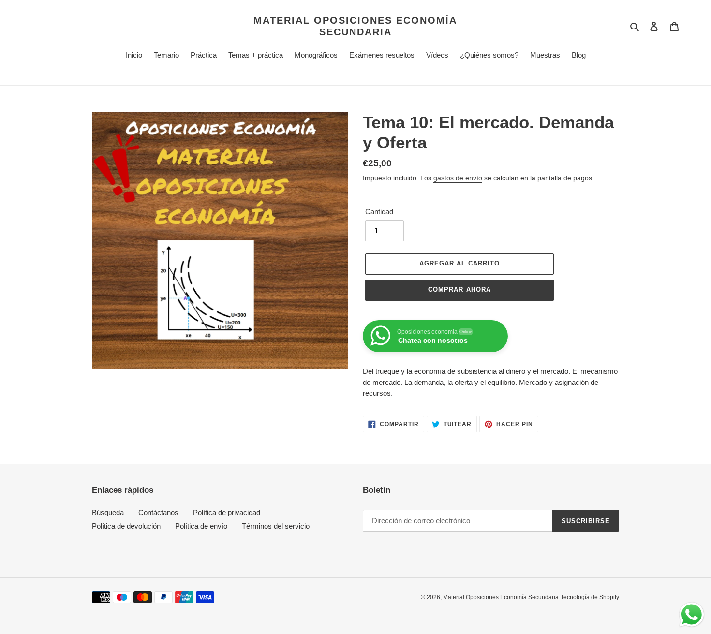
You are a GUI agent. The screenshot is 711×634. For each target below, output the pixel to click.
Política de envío (201, 526)
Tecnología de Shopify (590, 597)
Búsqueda (108, 512)
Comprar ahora (459, 289)
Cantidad (379, 211)
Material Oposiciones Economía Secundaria (355, 26)
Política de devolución (126, 526)
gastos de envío (457, 178)
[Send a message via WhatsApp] (691, 614)
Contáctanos (158, 512)
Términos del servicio (276, 526)
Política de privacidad (226, 512)
